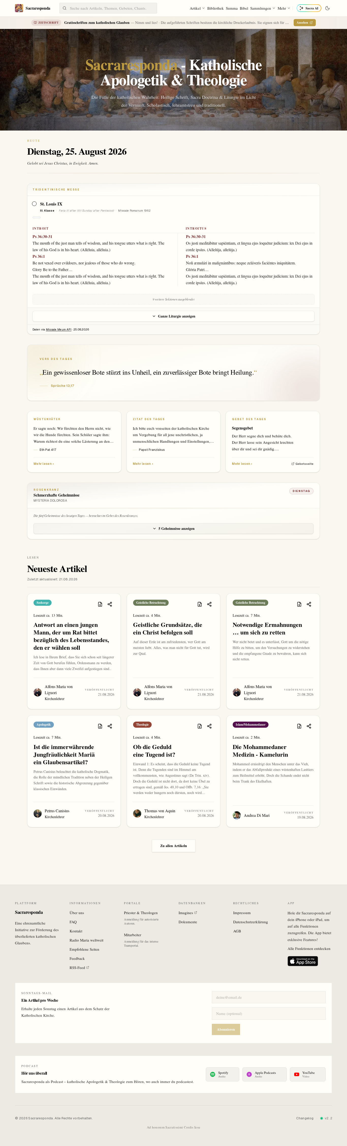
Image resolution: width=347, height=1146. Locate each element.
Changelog (304, 1118)
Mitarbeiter (132, 934)
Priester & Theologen (141, 912)
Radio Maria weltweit (86, 940)
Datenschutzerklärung (250, 921)
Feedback (77, 958)
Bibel (244, 8)
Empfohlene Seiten (84, 949)
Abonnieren (226, 1029)
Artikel (195, 8)
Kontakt (76, 930)
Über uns (77, 912)
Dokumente (188, 921)
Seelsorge (43, 602)
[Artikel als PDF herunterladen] (100, 604)
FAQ (73, 921)
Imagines (186, 912)
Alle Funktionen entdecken (309, 948)
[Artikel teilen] (109, 604)
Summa (232, 8)
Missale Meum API (58, 329)
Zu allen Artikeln (173, 845)
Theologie (142, 724)
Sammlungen (260, 8)
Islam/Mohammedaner (250, 724)
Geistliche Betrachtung (151, 602)
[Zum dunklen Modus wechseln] (327, 8)
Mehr (282, 8)
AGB (237, 930)
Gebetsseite (304, 464)
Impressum (242, 912)
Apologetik (44, 724)
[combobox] (108, 8)
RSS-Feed (77, 967)
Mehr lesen (44, 464)
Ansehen (302, 22)
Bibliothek (215, 8)
